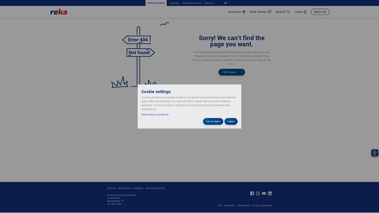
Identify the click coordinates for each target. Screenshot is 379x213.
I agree (231, 121)
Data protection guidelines (155, 114)
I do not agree (213, 121)
